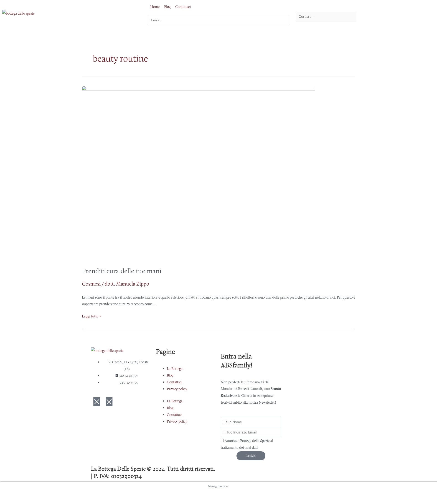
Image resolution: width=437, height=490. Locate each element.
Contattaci (174, 382)
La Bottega (175, 368)
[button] (317, 8)
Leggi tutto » (91, 315)
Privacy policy (177, 389)
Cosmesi (91, 284)
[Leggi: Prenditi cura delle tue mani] (198, 173)
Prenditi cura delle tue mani (121, 271)
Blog (170, 375)
